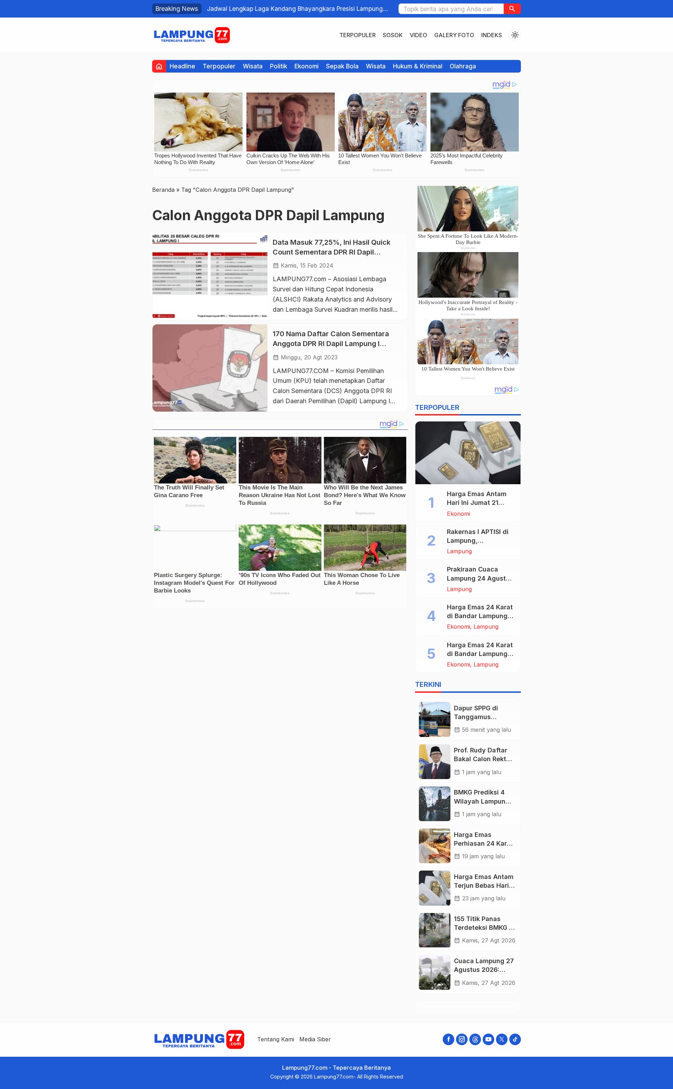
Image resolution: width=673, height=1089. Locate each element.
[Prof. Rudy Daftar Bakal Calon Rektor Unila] (434, 761)
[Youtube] (488, 1039)
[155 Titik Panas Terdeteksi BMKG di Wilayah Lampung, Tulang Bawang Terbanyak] (434, 930)
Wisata (253, 66)
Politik (278, 66)
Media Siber (315, 1039)
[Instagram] (462, 1039)
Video (418, 35)
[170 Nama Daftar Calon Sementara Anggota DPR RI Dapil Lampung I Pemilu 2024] (209, 368)
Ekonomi (306, 66)
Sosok (393, 35)
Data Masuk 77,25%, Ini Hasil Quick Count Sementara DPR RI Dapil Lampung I (331, 252)
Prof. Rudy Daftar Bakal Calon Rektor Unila (483, 759)
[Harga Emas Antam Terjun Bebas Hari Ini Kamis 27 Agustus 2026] (434, 888)
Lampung (459, 551)
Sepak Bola (342, 66)
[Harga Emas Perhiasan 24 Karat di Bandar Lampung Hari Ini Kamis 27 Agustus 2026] (434, 845)
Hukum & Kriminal (417, 66)
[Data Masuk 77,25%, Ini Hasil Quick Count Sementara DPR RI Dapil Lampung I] (209, 276)
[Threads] (475, 1039)
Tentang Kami (275, 1039)
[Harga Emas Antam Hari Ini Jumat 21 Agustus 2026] (468, 453)
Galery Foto (454, 35)
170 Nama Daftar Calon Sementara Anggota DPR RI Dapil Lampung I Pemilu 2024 (331, 344)
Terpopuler (357, 35)
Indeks (491, 35)
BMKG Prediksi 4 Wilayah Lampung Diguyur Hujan (482, 801)
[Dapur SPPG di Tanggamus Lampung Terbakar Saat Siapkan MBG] (434, 719)
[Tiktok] (515, 1039)
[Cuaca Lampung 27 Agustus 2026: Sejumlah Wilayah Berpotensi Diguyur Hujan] (434, 972)
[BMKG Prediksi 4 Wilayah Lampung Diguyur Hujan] (434, 803)
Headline (182, 66)
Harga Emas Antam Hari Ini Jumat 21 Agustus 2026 (477, 503)
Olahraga (463, 66)
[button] (512, 9)
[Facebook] (448, 1039)
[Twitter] (502, 1039)
